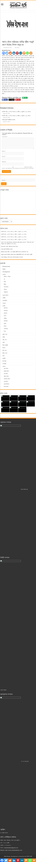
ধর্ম (4, 279)
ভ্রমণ (4, 355)
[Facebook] (3, 53)
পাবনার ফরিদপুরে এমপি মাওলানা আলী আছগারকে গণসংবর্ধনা (12, 257)
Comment (5, 136)
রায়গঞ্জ (5, 326)
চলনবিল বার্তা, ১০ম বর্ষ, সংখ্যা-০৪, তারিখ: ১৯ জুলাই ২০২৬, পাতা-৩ (14, 234)
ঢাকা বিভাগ (6, 373)
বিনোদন (4, 347)
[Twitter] (7, 53)
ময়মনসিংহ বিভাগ (7, 378)
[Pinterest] (17, 53)
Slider (4, 269)
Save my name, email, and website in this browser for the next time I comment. (18, 167)
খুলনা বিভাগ (6, 368)
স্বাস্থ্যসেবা (6, 292)
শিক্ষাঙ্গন (5, 289)
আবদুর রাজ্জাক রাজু (24, 489)
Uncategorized (6, 271)
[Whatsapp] (27, 53)
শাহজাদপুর (6, 328)
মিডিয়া (5, 284)
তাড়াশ (5, 315)
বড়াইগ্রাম (6, 320)
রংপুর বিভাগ (6, 381)
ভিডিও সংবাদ (5, 353)
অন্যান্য (4, 274)
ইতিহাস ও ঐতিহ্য (7, 276)
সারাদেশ (4, 366)
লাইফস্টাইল (6, 286)
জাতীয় (4, 337)
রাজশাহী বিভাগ (6, 384)
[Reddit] (10, 53)
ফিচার (5, 281)
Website (4, 161)
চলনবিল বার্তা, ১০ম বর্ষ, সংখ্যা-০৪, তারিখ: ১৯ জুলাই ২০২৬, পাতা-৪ (16, 111)
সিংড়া (5, 331)
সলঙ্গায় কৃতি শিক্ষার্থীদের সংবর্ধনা (8, 119)
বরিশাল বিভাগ (6, 376)
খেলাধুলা (4, 303)
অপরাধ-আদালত (5, 295)
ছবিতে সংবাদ (5, 334)
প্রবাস (4, 342)
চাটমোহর (5, 313)
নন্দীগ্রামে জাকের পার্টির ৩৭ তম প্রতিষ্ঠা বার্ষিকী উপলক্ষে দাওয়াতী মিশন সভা (14, 251)
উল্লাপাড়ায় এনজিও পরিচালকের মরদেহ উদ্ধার (9, 246)
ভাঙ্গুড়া (5, 323)
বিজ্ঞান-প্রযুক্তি (5, 345)
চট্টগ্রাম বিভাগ (6, 371)
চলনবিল (4, 306)
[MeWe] (20, 53)
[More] (30, 53)
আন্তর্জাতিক (5, 300)
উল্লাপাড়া (6, 308)
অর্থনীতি (4, 298)
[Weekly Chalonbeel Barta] (18, 5)
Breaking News (6, 266)
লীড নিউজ (4, 361)
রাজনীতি (4, 358)
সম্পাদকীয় (4, 363)
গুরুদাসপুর (5, 310)
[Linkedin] (13, 53)
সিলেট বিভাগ (6, 386)
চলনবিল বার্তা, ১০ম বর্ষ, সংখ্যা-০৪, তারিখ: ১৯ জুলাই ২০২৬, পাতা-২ (16, 115)
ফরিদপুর (5, 318)
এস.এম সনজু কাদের (25, 761)
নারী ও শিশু (5, 339)
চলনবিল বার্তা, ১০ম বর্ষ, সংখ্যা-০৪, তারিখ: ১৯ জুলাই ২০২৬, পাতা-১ (14, 239)
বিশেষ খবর (4, 350)
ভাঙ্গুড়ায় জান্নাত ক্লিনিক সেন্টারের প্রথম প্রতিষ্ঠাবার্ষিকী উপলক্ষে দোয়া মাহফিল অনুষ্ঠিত (17, 254)
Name (4, 151)
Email (4, 156)
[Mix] (24, 53)
